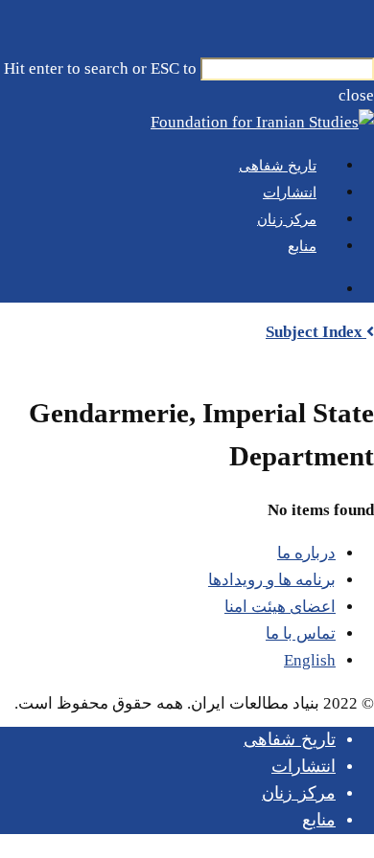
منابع (319, 819)
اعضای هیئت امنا (280, 607)
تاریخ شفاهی (290, 739)
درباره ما (306, 553)
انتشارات (303, 766)
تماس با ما (301, 633)
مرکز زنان (299, 792)
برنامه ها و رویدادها (272, 580)
